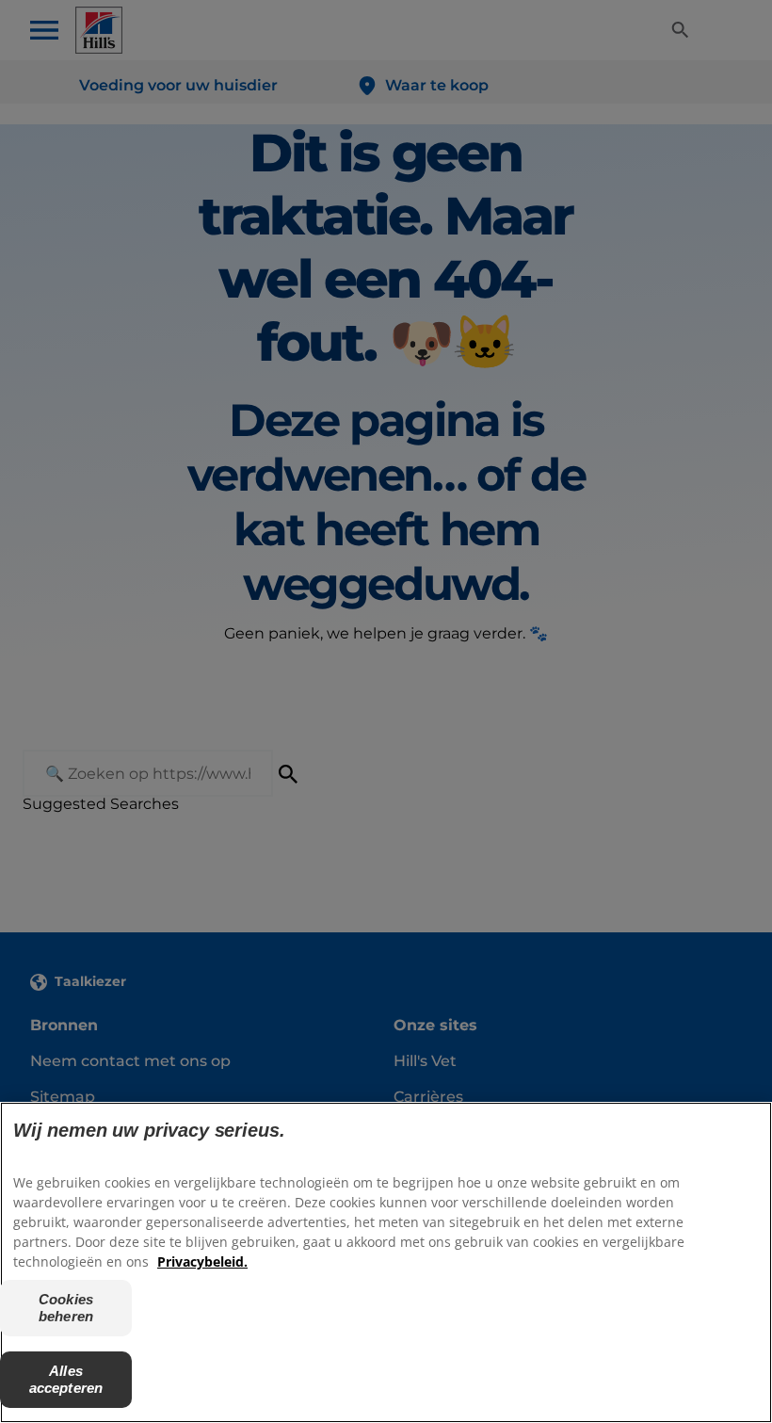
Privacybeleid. (202, 1261)
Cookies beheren (66, 1307)
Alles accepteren (66, 1379)
